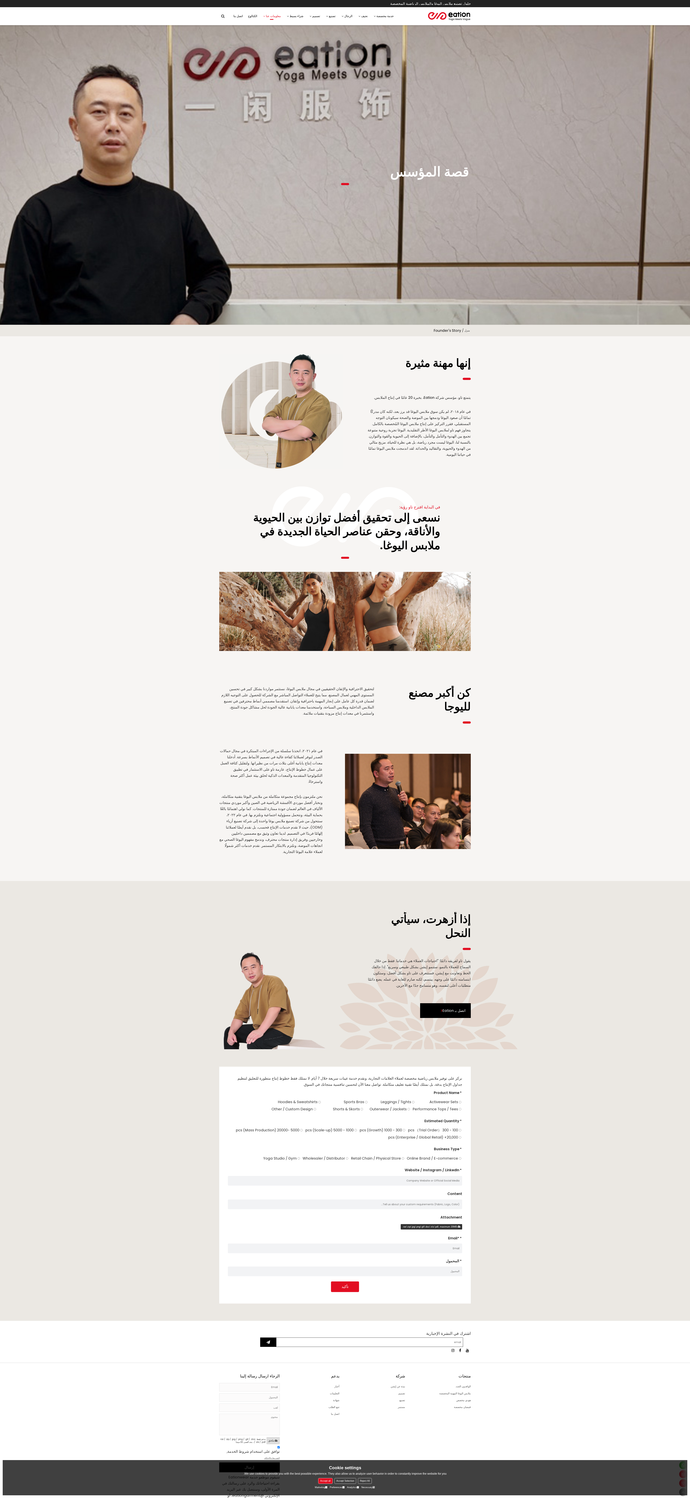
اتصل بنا (238, 16)
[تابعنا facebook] (460, 1350)
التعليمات (334, 1393)
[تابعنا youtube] (467, 1350)
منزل (467, 330)
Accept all (325, 1480)
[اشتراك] (268, 1342)
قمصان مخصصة (462, 1407)
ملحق (271, 1440)
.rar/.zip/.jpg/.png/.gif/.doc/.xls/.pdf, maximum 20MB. (430, 1226)
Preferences (336, 1487)
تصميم (316, 16)
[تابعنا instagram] (452, 1350)
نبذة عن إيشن (398, 1386)
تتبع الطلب (333, 1407)
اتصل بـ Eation (454, 1010)
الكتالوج (252, 16)
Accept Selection (345, 1480)
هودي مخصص (463, 1400)
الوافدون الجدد (463, 1386)
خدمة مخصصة (385, 16)
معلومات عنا (273, 16)
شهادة (336, 1400)
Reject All (365, 1480)
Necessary (366, 1487)
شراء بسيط (296, 16)
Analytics (352, 1487)
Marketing (320, 1487)
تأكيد (345, 1287)
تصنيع (332, 16)
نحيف (364, 16)
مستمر (401, 1407)
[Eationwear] (449, 16)
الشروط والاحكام (272, 1458)
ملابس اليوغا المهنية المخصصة (455, 1393)
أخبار (336, 1386)
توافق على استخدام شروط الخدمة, (253, 1454)
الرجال (348, 16)
